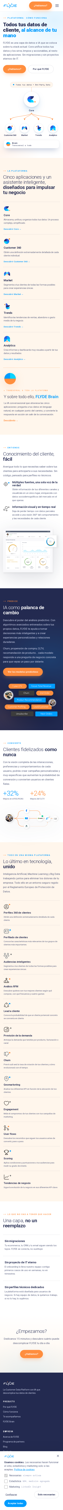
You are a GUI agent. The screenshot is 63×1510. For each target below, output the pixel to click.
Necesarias (25, 1475)
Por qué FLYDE (41, 69)
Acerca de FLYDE (11, 1437)
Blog (5, 1446)
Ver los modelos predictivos (23, 672)
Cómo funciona (10, 1412)
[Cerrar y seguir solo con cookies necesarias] (58, 1455)
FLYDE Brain (8, 1421)
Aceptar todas (15, 1503)
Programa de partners (13, 1441)
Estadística (29, 1481)
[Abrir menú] (57, 5)
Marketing (25, 1486)
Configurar (11, 1494)
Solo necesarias (46, 1494)
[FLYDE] (10, 6)
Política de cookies (24, 1469)
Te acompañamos (12, 1416)
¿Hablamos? (40, 5)
